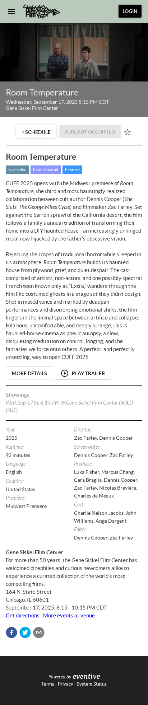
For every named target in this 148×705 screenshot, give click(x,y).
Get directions (23, 615)
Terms (47, 684)
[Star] (127, 132)
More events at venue (69, 615)
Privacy (65, 684)
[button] (11, 632)
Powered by (59, 677)
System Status (92, 684)
